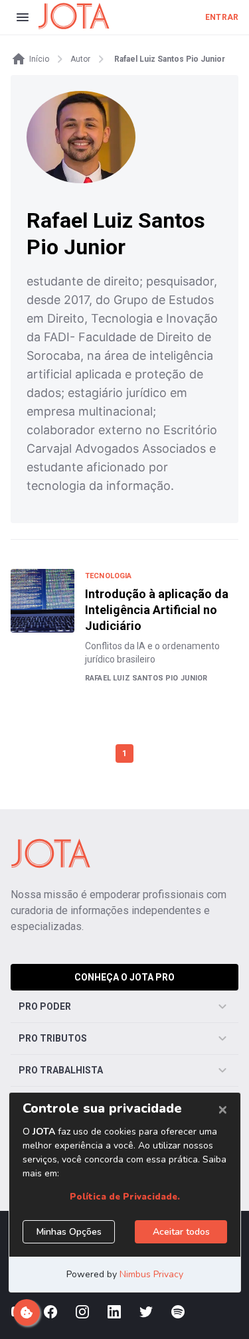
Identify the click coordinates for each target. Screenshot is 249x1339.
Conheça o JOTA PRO (124, 977)
